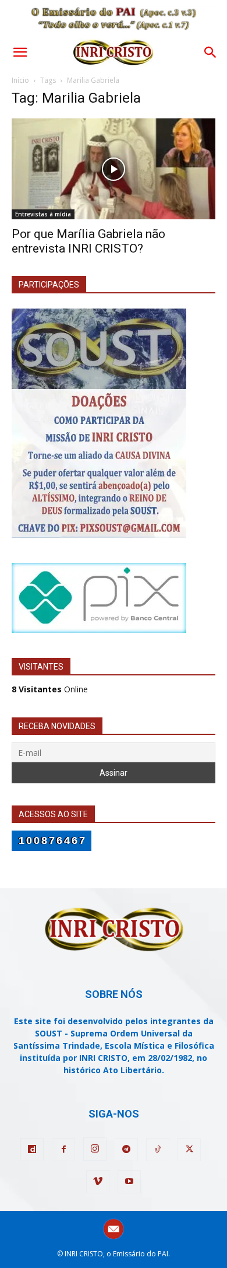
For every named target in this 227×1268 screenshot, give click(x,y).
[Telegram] (126, 1149)
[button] (19, 52)
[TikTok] (157, 1149)
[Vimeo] (97, 1181)
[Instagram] (95, 1149)
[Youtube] (129, 1181)
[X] (189, 1149)
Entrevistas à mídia (43, 214)
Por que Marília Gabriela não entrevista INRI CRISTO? (88, 241)
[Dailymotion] (32, 1149)
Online (50, 689)
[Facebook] (63, 1149)
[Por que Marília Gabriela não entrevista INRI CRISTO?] (113, 168)
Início (20, 80)
